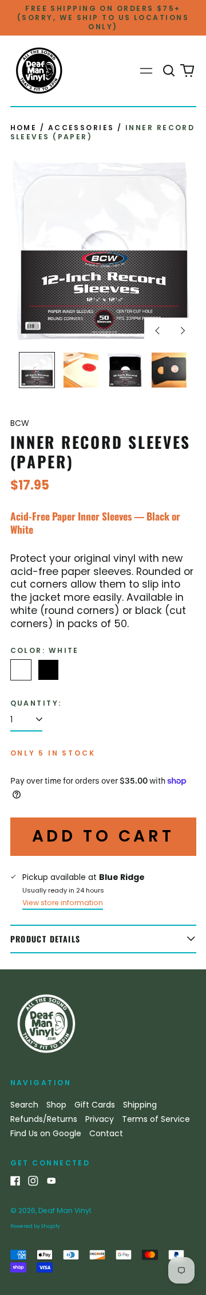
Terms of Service (156, 1119)
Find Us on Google (45, 1133)
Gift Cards (94, 1104)
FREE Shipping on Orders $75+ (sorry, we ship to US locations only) (103, 17)
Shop (56, 1104)
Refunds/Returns (43, 1119)
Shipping (140, 1104)
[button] (169, 71)
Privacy (99, 1119)
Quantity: (36, 703)
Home (23, 127)
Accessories (81, 127)
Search (24, 1104)
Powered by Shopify (35, 1226)
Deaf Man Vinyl (64, 1210)
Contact (106, 1133)
